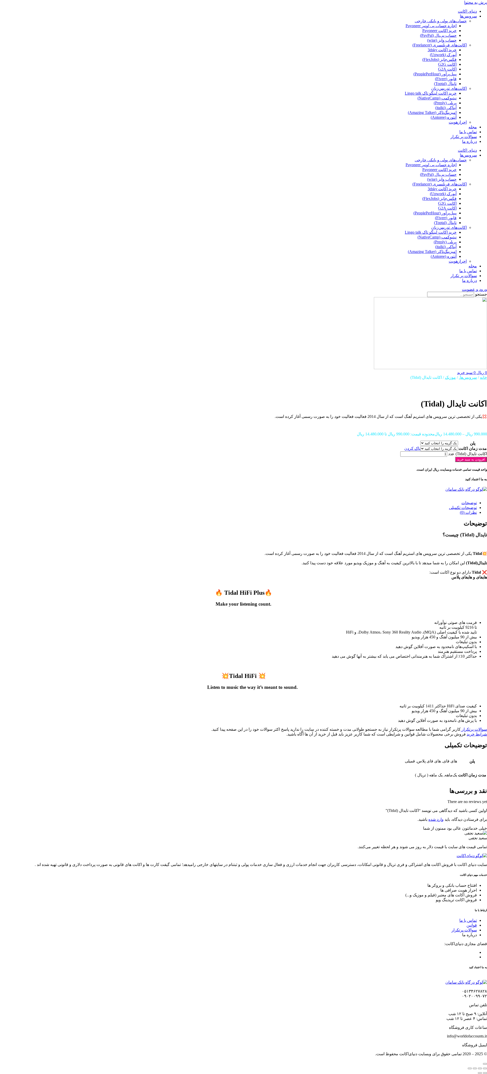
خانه (483, 377)
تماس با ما (468, 132)
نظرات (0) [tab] (468, 512)
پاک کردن (412, 448)
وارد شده (436, 819)
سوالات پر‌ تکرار (463, 136)
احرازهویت (458, 122)
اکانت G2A (447, 69)
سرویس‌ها (468, 16)
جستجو (481, 294)
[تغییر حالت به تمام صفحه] (480, 1068)
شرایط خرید (477, 734)
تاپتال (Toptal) (445, 83)
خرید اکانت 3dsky (442, 50)
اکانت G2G (447, 64)
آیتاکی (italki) (446, 108)
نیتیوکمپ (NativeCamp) (437, 98)
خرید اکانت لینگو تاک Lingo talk (431, 93)
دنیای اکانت (467, 11)
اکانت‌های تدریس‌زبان (449, 88)
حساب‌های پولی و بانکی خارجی (441, 21)
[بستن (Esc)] (470, 1068)
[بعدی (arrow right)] (480, 1073)
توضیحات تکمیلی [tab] (463, 507)
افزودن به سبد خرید (471, 459)
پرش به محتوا (475, 2)
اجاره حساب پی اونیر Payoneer (431, 26)
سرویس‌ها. (468, 377)
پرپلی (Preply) (445, 103)
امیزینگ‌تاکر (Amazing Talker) (432, 112)
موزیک (450, 377)
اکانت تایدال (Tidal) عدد (467, 454)
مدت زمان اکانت (473, 448)
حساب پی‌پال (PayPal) (438, 35)
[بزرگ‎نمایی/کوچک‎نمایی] (485, 1068)
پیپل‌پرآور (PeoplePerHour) (435, 74)
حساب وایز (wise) (442, 40)
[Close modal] (485, 1064)
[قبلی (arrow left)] (485, 1073)
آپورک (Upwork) (443, 55)
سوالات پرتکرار (474, 729)
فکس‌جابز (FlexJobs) (439, 59)
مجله (472, 127)
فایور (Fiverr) (446, 79)
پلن (472, 443)
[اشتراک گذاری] (475, 1068)
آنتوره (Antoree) (444, 117)
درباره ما (469, 141)
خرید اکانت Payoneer (439, 30)
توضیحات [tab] (469, 503)
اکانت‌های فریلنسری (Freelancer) (439, 45)
